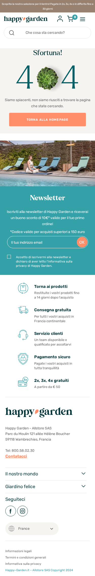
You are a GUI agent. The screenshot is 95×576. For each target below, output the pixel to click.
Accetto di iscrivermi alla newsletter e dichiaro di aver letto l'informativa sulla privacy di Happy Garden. (44, 261)
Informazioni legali (18, 551)
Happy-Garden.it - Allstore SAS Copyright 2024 (39, 570)
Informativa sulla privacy (23, 564)
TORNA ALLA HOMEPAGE (48, 119)
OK (82, 242)
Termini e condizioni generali (25, 557)
